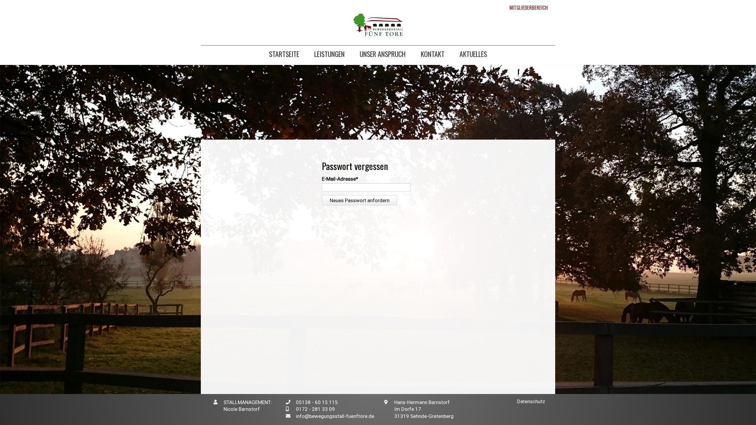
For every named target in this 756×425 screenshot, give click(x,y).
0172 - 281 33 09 (315, 409)
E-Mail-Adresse (340, 179)
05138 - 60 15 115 (317, 402)
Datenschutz (531, 401)
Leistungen (329, 54)
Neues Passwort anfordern (360, 200)
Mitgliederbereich (528, 7)
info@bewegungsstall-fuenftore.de (335, 416)
